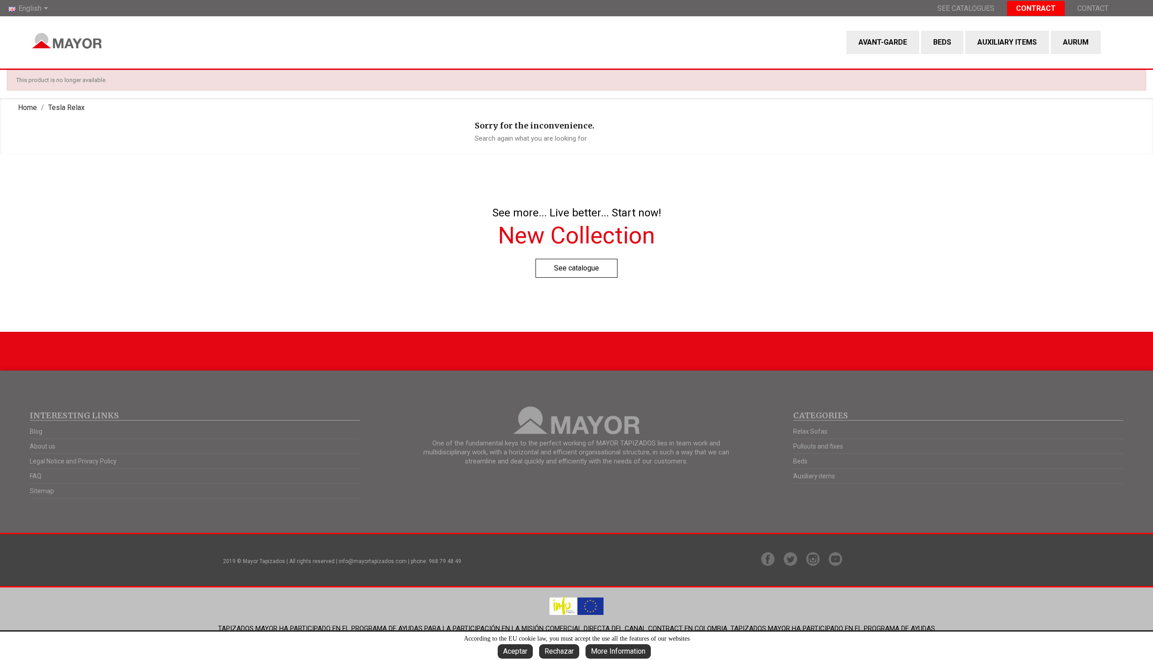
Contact (1092, 8)
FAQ (35, 476)
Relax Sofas (810, 431)
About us (42, 446)
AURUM (1076, 42)
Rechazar (559, 651)
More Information (618, 651)
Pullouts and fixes (818, 446)
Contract (1036, 8)
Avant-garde (882, 42)
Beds (942, 42)
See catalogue (576, 268)
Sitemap (42, 491)
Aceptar (515, 651)
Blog (36, 431)
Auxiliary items (1007, 42)
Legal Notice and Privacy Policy (73, 461)
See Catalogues (965, 8)
